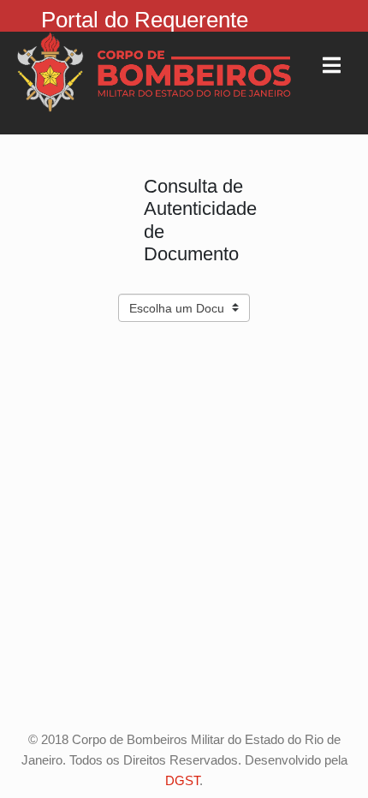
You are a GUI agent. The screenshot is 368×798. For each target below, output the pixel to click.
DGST (182, 780)
